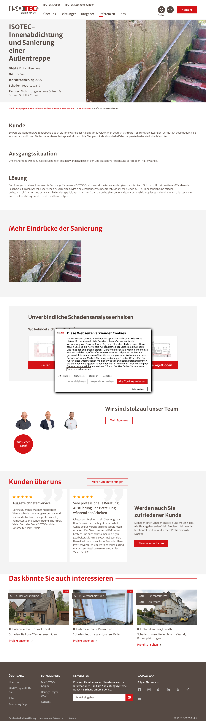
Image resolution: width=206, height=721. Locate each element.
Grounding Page (18, 704)
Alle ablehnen (77, 381)
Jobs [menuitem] (123, 14)
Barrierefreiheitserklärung (22, 718)
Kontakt (187, 9)
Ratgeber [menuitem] (87, 14)
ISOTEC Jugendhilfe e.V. (20, 690)
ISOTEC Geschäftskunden (79, 4)
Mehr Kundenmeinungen (107, 481)
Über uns (14, 682)
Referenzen (85, 108)
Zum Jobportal (23, 442)
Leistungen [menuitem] (68, 14)
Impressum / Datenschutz (52, 718)
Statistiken (93, 376)
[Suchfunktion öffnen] (170, 9)
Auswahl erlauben (102, 381)
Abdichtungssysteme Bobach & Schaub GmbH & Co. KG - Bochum (42, 108)
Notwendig (65, 376)
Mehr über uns (119, 420)
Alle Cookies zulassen (132, 381)
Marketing (107, 376)
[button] (45, 261)
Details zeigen (138, 389)
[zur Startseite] (23, 10)
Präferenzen (79, 376)
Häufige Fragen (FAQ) (50, 693)
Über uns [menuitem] (49, 14)
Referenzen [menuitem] (107, 14)
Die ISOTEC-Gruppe (48, 684)
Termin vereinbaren (151, 543)
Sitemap (72, 718)
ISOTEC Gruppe (51, 4)
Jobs (11, 698)
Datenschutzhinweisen (79, 369)
